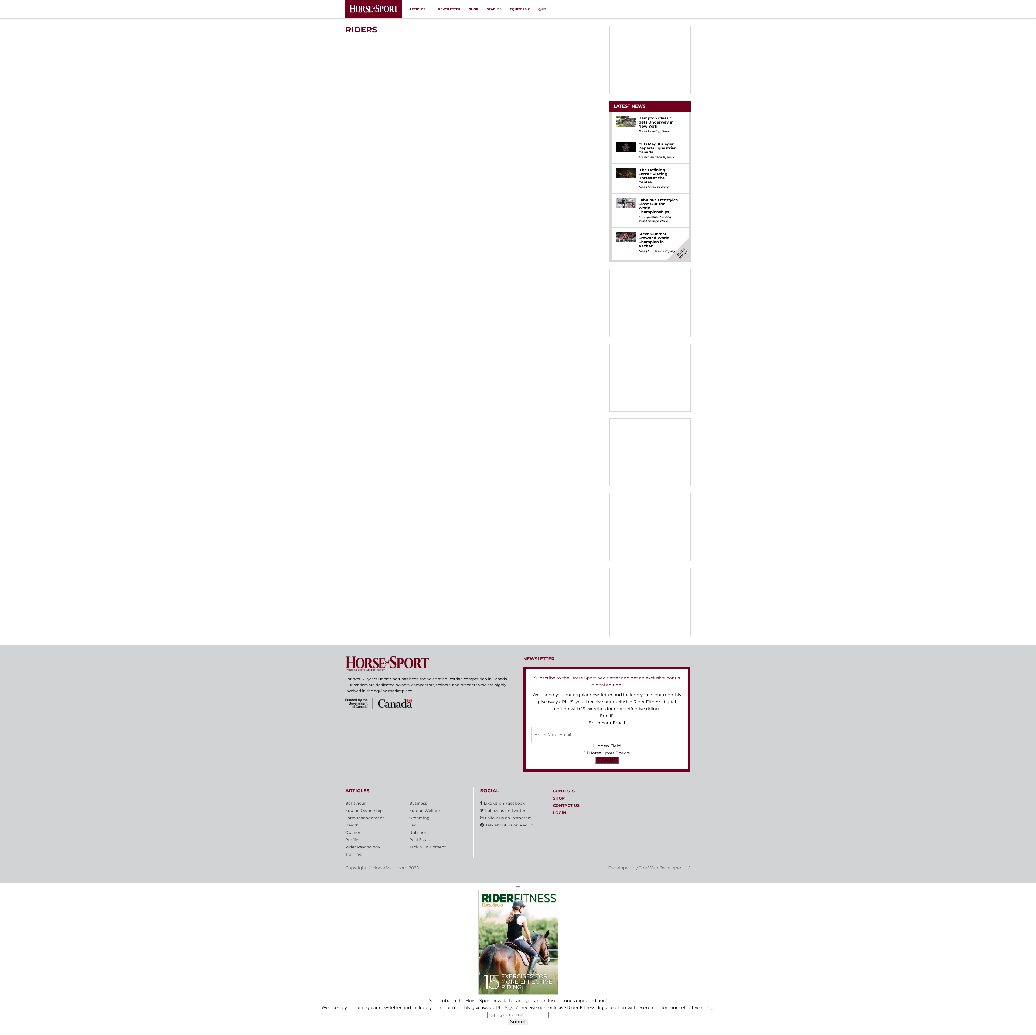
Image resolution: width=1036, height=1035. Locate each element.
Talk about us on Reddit (508, 825)
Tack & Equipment (427, 847)
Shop (473, 9)
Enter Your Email (607, 723)
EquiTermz (520, 9)
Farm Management (364, 817)
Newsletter (449, 9)
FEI (640, 217)
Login (559, 812)
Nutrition (418, 832)
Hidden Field (607, 746)
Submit (518, 1021)
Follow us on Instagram (508, 817)
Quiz (542, 9)
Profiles (352, 839)
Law (413, 825)
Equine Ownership (364, 810)
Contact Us (566, 805)
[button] (518, 887)
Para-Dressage (648, 221)
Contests (564, 790)
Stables (494, 9)
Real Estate (420, 839)
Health (352, 825)
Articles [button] (417, 9)
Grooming (419, 817)
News (665, 131)
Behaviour (355, 803)
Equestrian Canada (651, 157)
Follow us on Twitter (505, 810)
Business (418, 803)
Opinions (354, 832)
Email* (607, 716)
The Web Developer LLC (665, 868)
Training (353, 854)
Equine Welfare (424, 810)
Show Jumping (649, 131)
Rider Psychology (362, 847)
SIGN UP (607, 760)
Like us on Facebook (504, 803)
